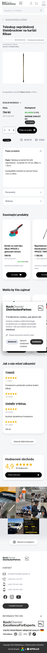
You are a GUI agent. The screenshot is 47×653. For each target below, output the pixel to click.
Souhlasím (36, 342)
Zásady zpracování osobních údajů (21, 335)
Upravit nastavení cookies (24, 343)
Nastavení (12, 342)
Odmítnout (10, 329)
